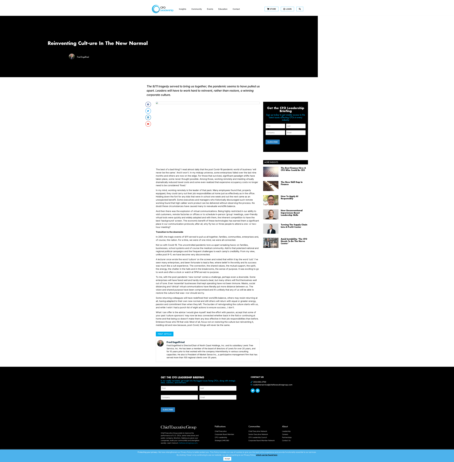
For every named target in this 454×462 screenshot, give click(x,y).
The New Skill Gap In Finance (292, 183)
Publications (220, 426)
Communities (254, 426)
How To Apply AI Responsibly (289, 197)
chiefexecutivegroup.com (187, 443)
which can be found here (266, 455)
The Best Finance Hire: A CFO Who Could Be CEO (293, 169)
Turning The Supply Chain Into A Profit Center (294, 225)
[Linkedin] (257, 390)
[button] (148, 104)
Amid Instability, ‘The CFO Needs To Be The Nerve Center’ (294, 241)
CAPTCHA (165, 403)
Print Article (165, 334)
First (163, 392)
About (285, 426)
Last (201, 392)
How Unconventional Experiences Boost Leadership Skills (292, 212)
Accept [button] (227, 459)
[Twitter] (253, 390)
